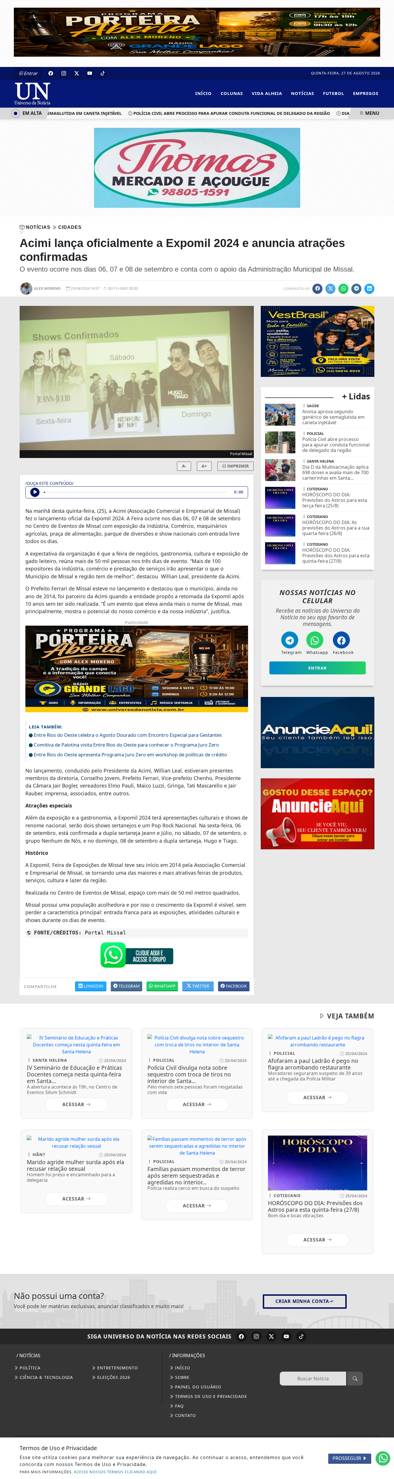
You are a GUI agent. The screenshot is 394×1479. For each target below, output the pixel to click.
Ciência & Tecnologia (45, 1377)
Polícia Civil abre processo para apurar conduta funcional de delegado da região (213, 113)
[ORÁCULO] (317, 309)
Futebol (336, 93)
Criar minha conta (302, 1301)
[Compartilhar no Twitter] (330, 289)
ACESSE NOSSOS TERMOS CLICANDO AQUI (115, 1471)
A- (184, 466)
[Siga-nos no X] (271, 1336)
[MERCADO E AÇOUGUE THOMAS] (197, 167)
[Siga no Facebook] (50, 73)
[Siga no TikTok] (102, 73)
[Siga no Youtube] (89, 73)
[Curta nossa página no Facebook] (241, 1336)
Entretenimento (117, 1367)
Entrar (30, 73)
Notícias (305, 93)
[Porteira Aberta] (197, 32)
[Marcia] (317, 668)
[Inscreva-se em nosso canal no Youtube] (286, 1336)
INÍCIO (182, 1367)
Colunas (234, 93)
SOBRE (182, 1377)
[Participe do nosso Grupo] (136, 956)
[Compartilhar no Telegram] (356, 289)
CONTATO (185, 1415)
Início (206, 93)
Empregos (365, 93)
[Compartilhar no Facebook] (317, 289)
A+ (204, 466)
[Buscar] (355, 1378)
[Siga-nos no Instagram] (256, 1336)
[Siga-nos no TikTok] (301, 1336)
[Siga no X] (76, 73)
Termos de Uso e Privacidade (210, 1396)
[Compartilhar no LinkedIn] (369, 289)
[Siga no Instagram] (63, 73)
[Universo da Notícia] (57, 93)
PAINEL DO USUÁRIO (197, 1387)
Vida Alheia (269, 93)
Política (29, 1367)
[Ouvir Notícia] (35, 492)
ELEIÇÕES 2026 (113, 1377)
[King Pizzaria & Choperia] (317, 750)
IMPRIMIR (237, 466)
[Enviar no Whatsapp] (343, 289)
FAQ (179, 1406)
